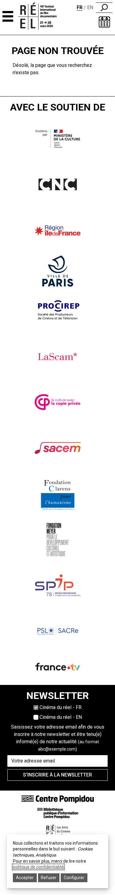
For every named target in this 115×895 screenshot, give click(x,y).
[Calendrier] (104, 21)
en (90, 7)
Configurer (74, 877)
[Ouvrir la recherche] (104, 7)
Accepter (25, 877)
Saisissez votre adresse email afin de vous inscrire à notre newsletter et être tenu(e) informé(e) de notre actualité (57, 737)
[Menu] (7, 16)
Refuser (48, 877)
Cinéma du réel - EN (61, 717)
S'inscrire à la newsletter (57, 775)
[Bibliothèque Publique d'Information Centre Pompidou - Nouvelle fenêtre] (57, 813)
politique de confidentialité (38, 866)
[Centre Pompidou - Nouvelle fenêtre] (57, 799)
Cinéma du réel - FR (61, 707)
